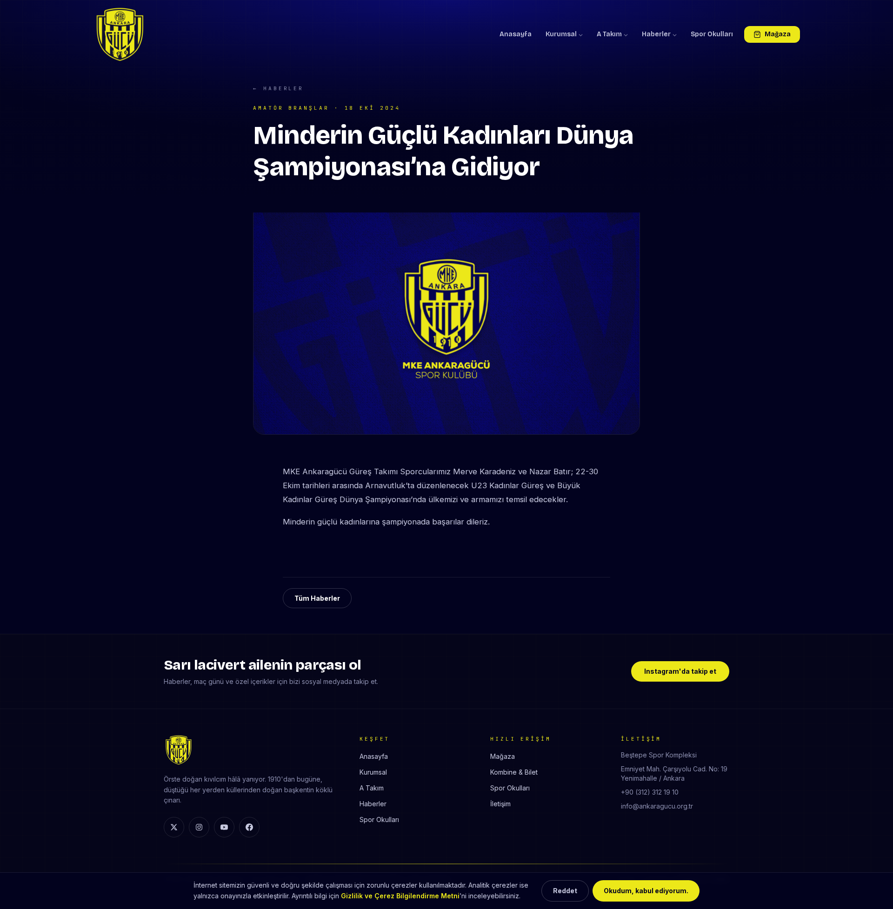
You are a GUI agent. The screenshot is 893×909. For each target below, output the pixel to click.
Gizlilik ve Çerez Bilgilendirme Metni (400, 896)
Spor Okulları (712, 34)
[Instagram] (199, 827)
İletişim (500, 804)
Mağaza (778, 34)
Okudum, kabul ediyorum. (646, 891)
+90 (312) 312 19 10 (650, 792)
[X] (174, 827)
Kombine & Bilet (514, 772)
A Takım (609, 34)
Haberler (656, 34)
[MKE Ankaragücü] (120, 34)
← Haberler (278, 88)
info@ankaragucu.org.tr (657, 806)
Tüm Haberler (317, 598)
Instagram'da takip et (680, 671)
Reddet (565, 891)
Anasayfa (516, 34)
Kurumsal (561, 34)
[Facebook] (249, 827)
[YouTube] (224, 827)
